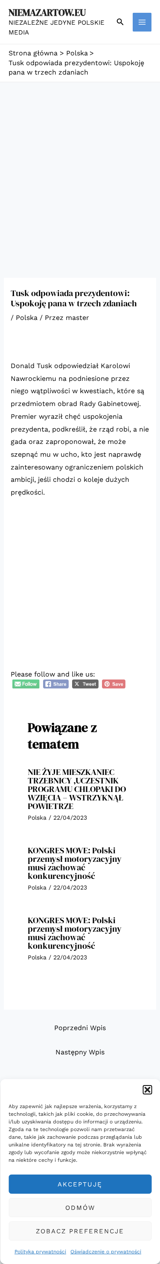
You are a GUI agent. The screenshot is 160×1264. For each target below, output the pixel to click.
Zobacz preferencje (80, 1231)
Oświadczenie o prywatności (105, 1252)
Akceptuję (80, 1184)
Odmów (80, 1208)
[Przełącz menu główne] (142, 22)
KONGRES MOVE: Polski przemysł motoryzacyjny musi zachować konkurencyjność (75, 863)
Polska (27, 318)
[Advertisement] (80, 166)
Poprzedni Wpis (80, 1028)
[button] (147, 1089)
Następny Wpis (80, 1052)
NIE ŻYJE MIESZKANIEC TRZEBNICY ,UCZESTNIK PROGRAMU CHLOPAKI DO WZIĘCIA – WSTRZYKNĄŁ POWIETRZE (77, 789)
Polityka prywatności (40, 1252)
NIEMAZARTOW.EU (47, 12)
